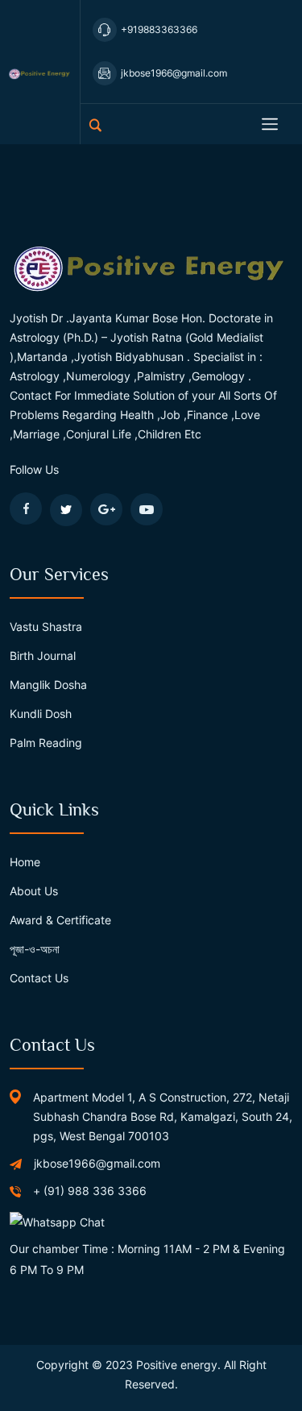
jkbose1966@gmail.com (97, 1163)
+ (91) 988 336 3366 (90, 1190)
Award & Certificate (60, 920)
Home (25, 862)
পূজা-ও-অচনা (35, 949)
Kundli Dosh (41, 713)
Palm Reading (46, 742)
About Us (34, 891)
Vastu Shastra (46, 626)
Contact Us (39, 978)
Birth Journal (43, 655)
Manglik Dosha (48, 684)
